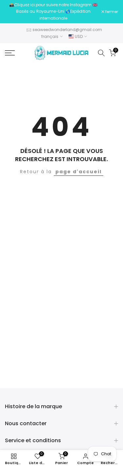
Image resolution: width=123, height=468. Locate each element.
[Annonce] (53, 12)
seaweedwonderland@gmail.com (67, 29)
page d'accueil (78, 171)
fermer (111, 12)
